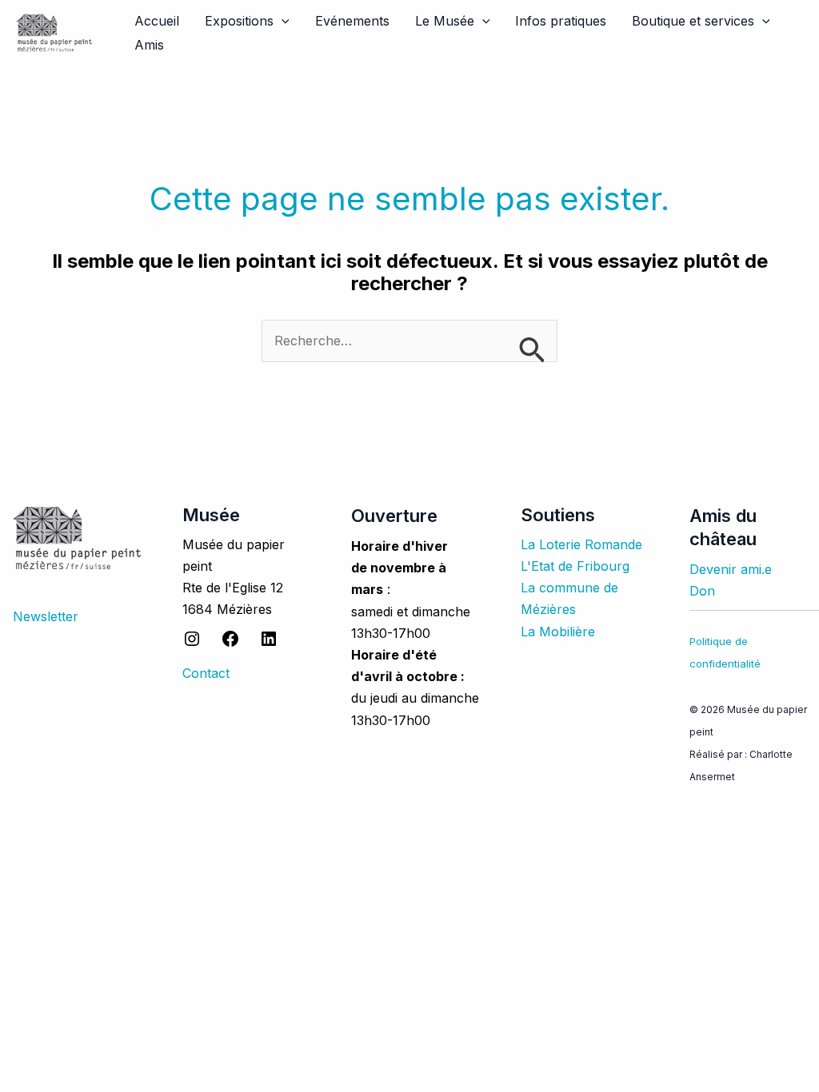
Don (702, 591)
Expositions (239, 21)
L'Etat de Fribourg (575, 566)
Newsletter (45, 616)
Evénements (352, 21)
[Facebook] (230, 644)
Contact (206, 673)
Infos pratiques (560, 21)
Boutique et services (693, 21)
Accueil (156, 21)
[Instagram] (192, 644)
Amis (149, 45)
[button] (282, 21)
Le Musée (444, 21)
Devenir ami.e (730, 569)
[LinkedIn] (268, 644)
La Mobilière (558, 632)
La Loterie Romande (581, 544)
